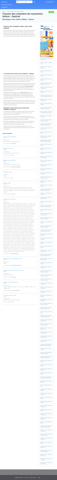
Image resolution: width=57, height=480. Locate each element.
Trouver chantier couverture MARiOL (46, 373)
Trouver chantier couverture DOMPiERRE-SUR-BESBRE (46, 124)
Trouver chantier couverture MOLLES (46, 361)
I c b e (12, 301)
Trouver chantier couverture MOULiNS (46, 67)
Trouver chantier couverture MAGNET (46, 402)
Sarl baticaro (13, 277)
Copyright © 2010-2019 (19, 477)
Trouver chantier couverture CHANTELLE (46, 267)
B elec (12, 155)
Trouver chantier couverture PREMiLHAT (46, 153)
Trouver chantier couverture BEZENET (46, 296)
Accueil (3, 11)
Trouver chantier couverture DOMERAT (46, 79)
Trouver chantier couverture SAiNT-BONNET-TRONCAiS (46, 377)
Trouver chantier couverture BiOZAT (46, 422)
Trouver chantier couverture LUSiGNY (46, 194)
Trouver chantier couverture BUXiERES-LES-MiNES (46, 271)
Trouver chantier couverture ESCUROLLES (46, 430)
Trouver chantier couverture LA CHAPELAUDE (46, 332)
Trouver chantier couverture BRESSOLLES (46, 328)
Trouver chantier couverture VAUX (46, 312)
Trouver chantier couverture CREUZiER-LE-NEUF (46, 324)
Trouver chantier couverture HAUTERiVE (46, 283)
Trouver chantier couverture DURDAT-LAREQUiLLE (46, 226)
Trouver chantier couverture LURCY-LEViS (46, 161)
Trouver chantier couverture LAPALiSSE (46, 116)
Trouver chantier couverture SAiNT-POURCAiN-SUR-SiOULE (46, 96)
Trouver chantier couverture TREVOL (46, 185)
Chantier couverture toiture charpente (6, 4)
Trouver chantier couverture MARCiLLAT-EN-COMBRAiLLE (46, 345)
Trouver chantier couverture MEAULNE (46, 381)
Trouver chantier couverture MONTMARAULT (46, 198)
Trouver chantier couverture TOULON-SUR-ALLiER (46, 275)
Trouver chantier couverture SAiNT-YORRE (46, 128)
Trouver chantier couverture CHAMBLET (46, 292)
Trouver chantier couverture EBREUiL (46, 243)
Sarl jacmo (13, 193)
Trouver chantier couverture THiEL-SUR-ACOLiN (46, 304)
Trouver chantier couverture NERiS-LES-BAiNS (46, 137)
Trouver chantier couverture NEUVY (46, 202)
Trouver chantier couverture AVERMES (46, 104)
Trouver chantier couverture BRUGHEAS (46, 234)
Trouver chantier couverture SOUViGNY (46, 169)
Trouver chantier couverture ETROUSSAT (46, 455)
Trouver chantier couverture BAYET (46, 443)
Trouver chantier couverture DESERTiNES (46, 100)
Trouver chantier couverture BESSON (46, 365)
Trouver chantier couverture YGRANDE (46, 390)
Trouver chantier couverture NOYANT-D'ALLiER (46, 434)
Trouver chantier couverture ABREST (46, 132)
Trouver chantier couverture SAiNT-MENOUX (46, 337)
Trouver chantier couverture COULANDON (46, 406)
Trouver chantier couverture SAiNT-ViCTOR (46, 165)
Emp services (13, 143)
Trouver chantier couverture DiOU (46, 210)
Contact (39, 477)
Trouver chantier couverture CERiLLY (46, 222)
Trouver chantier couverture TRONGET (46, 349)
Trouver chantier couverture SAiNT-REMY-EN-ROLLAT (46, 190)
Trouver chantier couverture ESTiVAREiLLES (46, 320)
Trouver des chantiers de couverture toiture (15, 11)
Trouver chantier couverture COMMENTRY (46, 88)
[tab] (19, 137)
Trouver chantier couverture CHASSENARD (46, 341)
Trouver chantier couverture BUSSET (46, 398)
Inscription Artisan (50, 1)
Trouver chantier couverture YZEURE (46, 75)
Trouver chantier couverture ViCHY (46, 63)
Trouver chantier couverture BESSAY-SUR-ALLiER (46, 218)
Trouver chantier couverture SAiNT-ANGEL (46, 414)
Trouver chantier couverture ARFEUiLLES (46, 439)
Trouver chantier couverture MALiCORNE (46, 369)
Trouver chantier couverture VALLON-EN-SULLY (46, 177)
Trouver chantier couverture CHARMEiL (46, 459)
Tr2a (12, 177)
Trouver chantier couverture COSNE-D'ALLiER (46, 157)
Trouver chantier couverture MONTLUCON (46, 59)
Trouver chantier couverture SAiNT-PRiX (46, 394)
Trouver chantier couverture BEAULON (46, 181)
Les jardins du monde (15, 290)
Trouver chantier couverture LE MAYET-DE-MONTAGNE (46, 206)
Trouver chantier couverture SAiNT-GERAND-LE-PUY (46, 308)
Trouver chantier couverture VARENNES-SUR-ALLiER (46, 108)
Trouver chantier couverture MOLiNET (46, 263)
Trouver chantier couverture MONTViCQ (46, 447)
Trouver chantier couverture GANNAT (46, 92)
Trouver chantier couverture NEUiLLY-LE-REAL (46, 214)
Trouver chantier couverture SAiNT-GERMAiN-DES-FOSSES (46, 112)
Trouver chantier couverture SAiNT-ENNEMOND (46, 451)
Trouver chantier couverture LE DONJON (46, 288)
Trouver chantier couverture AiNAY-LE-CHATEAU (46, 279)
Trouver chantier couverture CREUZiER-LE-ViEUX (46, 120)
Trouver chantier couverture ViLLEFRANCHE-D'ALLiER (46, 230)
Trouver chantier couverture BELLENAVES (46, 300)
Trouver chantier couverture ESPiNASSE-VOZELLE (46, 353)
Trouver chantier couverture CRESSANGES (46, 463)
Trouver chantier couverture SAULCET (46, 410)
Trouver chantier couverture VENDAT (46, 149)
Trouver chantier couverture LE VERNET (46, 173)
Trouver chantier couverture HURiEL (46, 145)
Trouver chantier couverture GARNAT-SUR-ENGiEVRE (46, 426)
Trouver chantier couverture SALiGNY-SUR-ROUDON (46, 357)
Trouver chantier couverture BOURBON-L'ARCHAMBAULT (46, 141)
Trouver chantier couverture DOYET (46, 247)
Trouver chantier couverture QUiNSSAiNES (46, 251)
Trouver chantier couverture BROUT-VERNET (46, 259)
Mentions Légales (33, 477)
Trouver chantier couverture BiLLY (46, 385)
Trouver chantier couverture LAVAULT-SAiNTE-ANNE (46, 255)
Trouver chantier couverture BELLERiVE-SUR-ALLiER (46, 83)
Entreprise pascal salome (16, 166)
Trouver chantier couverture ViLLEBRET (46, 239)
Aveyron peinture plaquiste (16, 265)
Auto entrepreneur (14, 253)
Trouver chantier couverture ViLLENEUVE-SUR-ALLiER (46, 316)
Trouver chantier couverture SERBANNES (46, 418)
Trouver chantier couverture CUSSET (46, 71)
